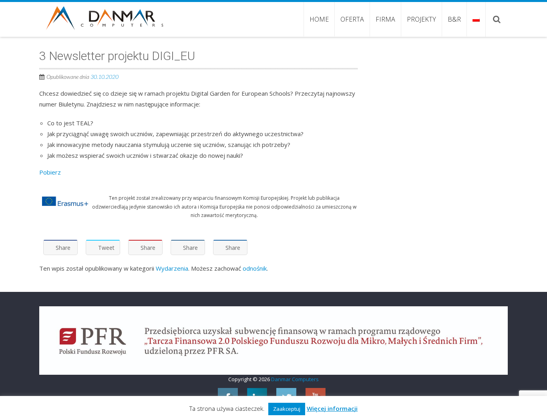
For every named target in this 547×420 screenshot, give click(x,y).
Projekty (421, 19)
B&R (454, 19)
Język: (476, 19)
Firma (385, 19)
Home (319, 19)
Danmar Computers (295, 379)
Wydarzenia (172, 268)
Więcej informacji (332, 408)
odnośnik (255, 268)
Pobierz (50, 172)
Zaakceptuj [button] (286, 408)
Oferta (352, 19)
